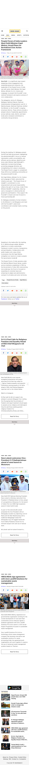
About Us (5, 757)
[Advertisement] (14, 14)
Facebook (4, 299)
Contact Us (15, 759)
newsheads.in (18, 763)
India (7, 35)
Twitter (17, 299)
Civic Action (5, 283)
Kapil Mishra (23, 280)
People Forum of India (12, 280)
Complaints (22, 759)
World (13, 35)
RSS (10, 759)
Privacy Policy (13, 757)
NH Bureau (3, 53)
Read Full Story (14, 416)
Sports (19, 35)
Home (2, 35)
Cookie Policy (22, 757)
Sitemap (5, 759)
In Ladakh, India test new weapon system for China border (1, 383)
